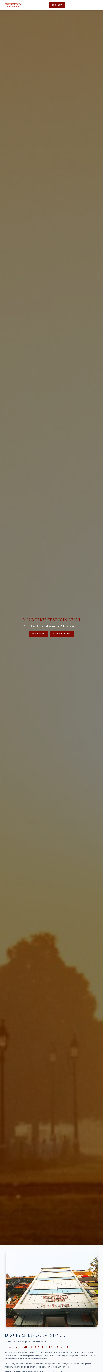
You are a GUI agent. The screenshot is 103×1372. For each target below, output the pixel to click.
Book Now (57, 5)
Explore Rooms (62, 638)
